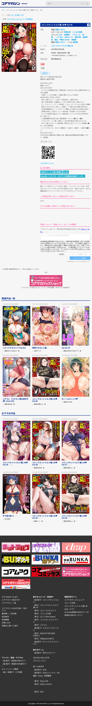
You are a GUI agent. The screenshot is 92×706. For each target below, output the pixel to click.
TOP (3, 10)
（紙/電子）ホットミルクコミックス (46, 642)
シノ (38, 521)
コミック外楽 (69, 602)
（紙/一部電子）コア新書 (12, 672)
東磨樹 (73, 39)
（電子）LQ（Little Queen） (45, 616)
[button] (88, 25)
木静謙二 (67, 34)
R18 (22, 15)
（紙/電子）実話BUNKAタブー (14, 660)
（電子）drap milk (40, 681)
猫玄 (56, 39)
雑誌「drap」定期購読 (42, 675)
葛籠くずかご (60, 29)
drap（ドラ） (69, 609)
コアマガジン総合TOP (11, 599)
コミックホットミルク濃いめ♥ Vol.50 (44, 400)
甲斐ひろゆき (65, 39)
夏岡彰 (75, 42)
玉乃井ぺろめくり (73, 351)
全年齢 (17, 15)
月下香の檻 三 (8, 515)
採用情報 (5, 619)
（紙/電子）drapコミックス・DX (46, 672)
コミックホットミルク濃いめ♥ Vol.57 (74, 463)
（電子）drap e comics (42, 684)
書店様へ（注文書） (10, 613)
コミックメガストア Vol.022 (14, 347)
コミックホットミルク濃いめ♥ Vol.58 (44, 463)
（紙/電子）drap (39, 669)
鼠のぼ (10, 404)
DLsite (65, 172)
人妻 (42, 68)
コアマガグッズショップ (74, 599)
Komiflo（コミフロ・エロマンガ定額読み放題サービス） (62, 176)
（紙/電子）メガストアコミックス (46, 629)
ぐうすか (59, 37)
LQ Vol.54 (66, 347)
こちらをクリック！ (47, 163)
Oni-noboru (12, 351)
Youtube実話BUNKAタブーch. (76, 612)
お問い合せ (6, 622)
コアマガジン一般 (9, 602)
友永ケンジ (69, 37)
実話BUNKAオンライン (73, 615)
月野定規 (67, 32)
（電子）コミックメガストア (44, 610)
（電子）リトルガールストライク (45, 620)
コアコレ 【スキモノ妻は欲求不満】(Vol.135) (15, 400)
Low (60, 34)
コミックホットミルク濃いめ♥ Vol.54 (44, 516)
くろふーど (76, 34)
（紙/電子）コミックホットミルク (46, 600)
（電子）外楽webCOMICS (43, 638)
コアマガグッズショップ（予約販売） (20, 19)
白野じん (40, 404)
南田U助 (78, 37)
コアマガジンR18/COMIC (12, 608)
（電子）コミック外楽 (42, 613)
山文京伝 (7, 519)
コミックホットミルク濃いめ (62, 46)
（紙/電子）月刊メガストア (44, 652)
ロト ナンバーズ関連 (10, 669)
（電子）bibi (38, 691)
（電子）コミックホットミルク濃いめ (45, 606)
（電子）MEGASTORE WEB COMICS (44, 634)
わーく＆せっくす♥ (70, 399)
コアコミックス (39, 660)
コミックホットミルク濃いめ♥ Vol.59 (15, 463)
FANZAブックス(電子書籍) (51, 172)
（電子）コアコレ (40, 624)
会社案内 (5, 616)
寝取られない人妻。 (40, 347)
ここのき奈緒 (77, 32)
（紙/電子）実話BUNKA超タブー (14, 664)
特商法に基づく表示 (10, 625)
